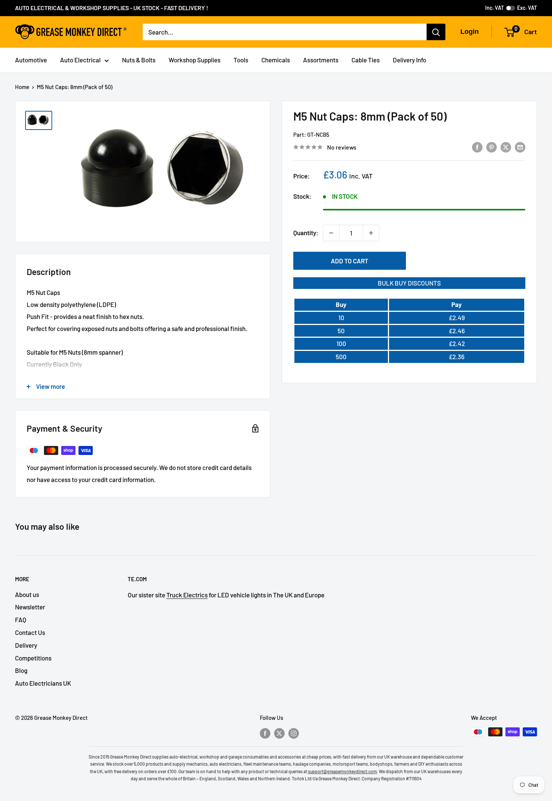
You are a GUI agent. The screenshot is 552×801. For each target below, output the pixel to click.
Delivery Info (409, 59)
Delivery (26, 645)
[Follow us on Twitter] (279, 733)
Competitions (33, 658)
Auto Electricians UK (43, 683)
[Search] (436, 32)
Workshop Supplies (194, 59)
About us (27, 594)
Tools (241, 59)
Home (22, 86)
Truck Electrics (187, 594)
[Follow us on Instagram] (293, 733)
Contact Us (30, 632)
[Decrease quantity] (331, 233)
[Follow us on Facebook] (265, 733)
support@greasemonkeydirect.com (342, 771)
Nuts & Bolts (138, 59)
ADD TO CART (349, 260)
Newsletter (30, 607)
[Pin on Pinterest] (491, 147)
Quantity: (305, 232)
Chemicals (275, 59)
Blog (21, 670)
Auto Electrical (80, 59)
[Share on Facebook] (477, 147)
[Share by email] (520, 147)
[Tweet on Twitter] (506, 147)
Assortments (320, 59)
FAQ (20, 619)
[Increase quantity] (371, 233)
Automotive (31, 59)
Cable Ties (365, 59)
